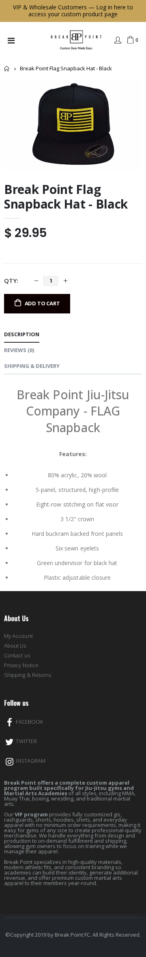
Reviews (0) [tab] (19, 350)
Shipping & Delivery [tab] (32, 366)
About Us (15, 645)
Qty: (11, 280)
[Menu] (11, 40)
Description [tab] (21, 334)
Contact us (17, 655)
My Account (18, 635)
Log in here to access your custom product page (80, 10)
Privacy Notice (21, 665)
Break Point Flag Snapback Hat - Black (66, 196)
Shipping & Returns (27, 675)
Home (7, 68)
